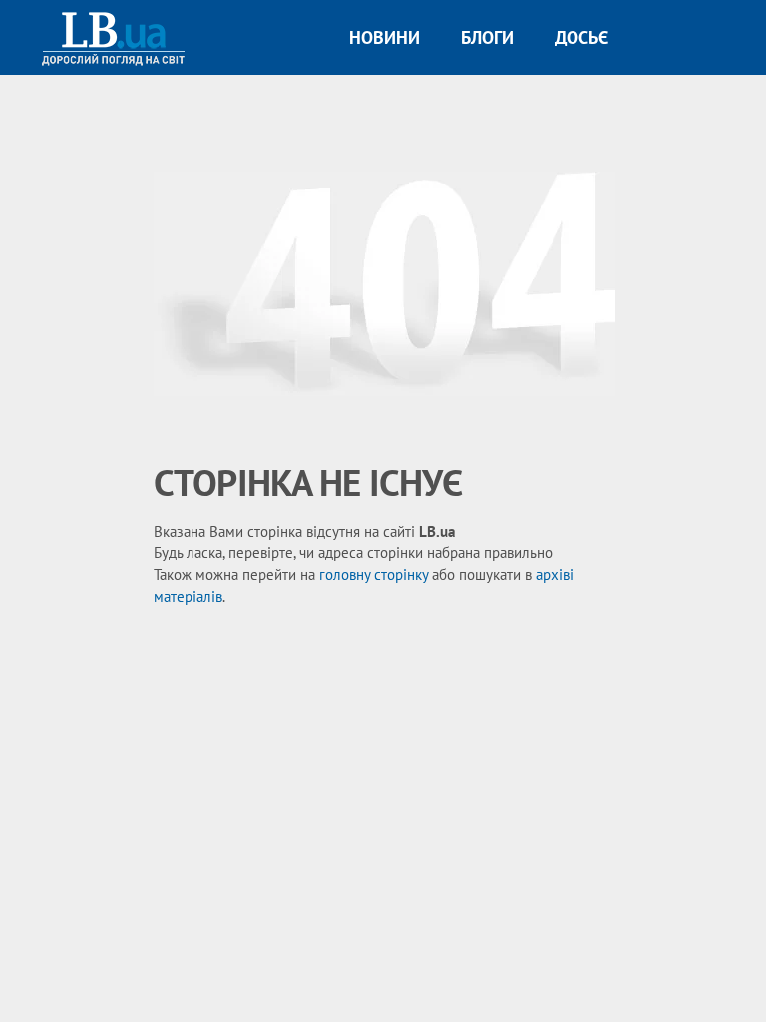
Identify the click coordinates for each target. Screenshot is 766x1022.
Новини (384, 37)
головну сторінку (373, 574)
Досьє (581, 37)
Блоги (487, 37)
